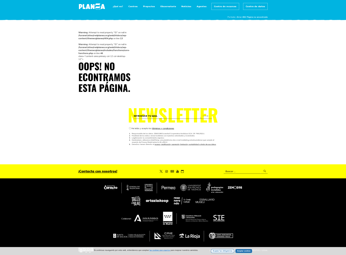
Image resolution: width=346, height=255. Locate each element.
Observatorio (168, 6)
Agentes (202, 6)
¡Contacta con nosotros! (97, 171)
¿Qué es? (118, 6)
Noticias (186, 6)
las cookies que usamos (159, 250)
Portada (231, 17)
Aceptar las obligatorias (222, 251)
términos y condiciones (163, 128)
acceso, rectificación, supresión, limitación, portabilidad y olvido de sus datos (185, 144)
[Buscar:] (246, 171)
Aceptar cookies (243, 251)
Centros (133, 6)
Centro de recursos (225, 6)
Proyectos (149, 6)
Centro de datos (255, 6)
